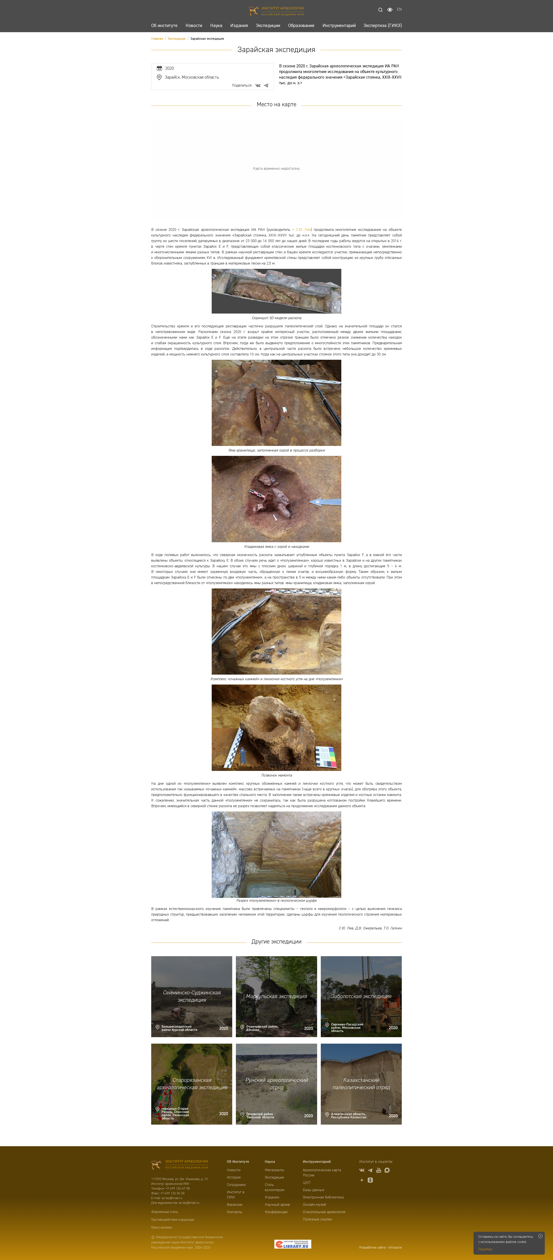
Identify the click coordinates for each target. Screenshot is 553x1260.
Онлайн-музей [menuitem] (314, 1205)
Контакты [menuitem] (234, 1212)
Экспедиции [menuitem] (274, 1177)
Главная (157, 39)
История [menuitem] (234, 1177)
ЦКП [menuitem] (306, 1183)
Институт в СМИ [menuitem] (236, 1194)
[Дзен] (361, 1181)
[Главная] (276, 11)
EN (399, 10)
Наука (270, 1162)
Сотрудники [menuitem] (236, 1185)
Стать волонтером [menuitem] (274, 1187)
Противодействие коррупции (172, 1220)
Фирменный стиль (164, 1212)
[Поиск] (380, 9)
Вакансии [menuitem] (234, 1205)
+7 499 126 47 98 (178, 1188)
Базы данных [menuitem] (313, 1190)
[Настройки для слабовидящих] (390, 9)
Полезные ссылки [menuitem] (317, 1219)
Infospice (395, 1247)
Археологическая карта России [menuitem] (322, 1172)
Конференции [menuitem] (276, 1212)
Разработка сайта (372, 1247)
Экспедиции (177, 39)
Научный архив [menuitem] (277, 1205)
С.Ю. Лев (303, 230)
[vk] (361, 1171)
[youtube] (378, 1171)
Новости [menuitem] (233, 1170)
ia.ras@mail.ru (172, 1198)
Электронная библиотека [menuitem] (323, 1197)
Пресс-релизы (161, 1227)
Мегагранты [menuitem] (274, 1170)
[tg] (370, 1171)
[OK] (370, 1181)
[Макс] (387, 1171)
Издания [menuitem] (272, 1197)
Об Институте (238, 1162)
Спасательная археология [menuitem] (324, 1212)
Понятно (485, 1249)
